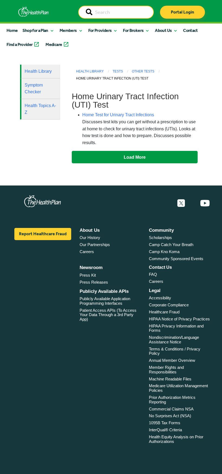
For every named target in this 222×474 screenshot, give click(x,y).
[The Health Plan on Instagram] (192, 203)
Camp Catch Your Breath (171, 244)
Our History (90, 237)
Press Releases (94, 282)
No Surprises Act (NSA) (170, 415)
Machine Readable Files (170, 379)
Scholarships (160, 237)
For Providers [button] (100, 30)
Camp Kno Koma (164, 251)
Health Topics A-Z (40, 109)
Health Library (38, 71)
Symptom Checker (34, 88)
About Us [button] (163, 30)
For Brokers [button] (133, 30)
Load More (135, 157)
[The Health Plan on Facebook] (166, 203)
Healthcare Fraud (164, 312)
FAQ (153, 274)
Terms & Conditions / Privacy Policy (174, 351)
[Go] (89, 12)
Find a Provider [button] (19, 44)
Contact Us (160, 267)
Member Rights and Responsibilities (166, 369)
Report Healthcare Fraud (43, 233)
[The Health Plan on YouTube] (205, 203)
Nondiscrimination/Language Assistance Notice (174, 339)
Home (12, 30)
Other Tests (143, 71)
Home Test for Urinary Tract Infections (118, 114)
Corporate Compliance (169, 305)
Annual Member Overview (172, 360)
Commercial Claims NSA (171, 409)
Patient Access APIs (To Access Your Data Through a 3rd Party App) (108, 314)
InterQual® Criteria (165, 429)
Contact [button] (190, 30)
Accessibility (160, 298)
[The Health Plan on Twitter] (181, 203)
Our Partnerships (95, 244)
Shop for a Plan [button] (35, 30)
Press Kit (88, 275)
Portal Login (182, 12)
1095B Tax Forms (164, 422)
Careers (87, 251)
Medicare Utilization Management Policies (178, 388)
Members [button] (68, 30)
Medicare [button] (53, 44)
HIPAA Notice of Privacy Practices (179, 319)
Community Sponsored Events (176, 258)
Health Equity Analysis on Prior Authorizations (176, 439)
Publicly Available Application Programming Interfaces (105, 301)
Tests (118, 71)
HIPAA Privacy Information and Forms (176, 328)
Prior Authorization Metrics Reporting (172, 399)
